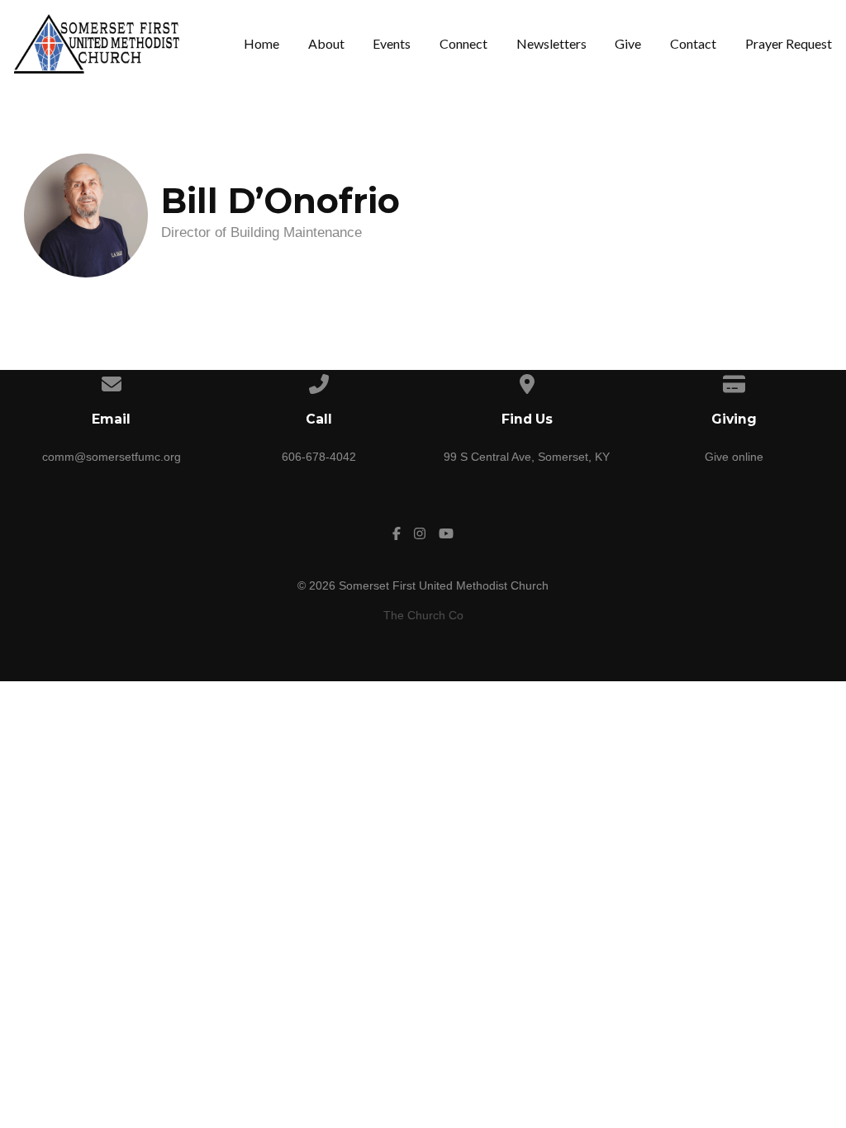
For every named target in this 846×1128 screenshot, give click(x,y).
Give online (734, 456)
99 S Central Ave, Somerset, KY (527, 456)
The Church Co (423, 615)
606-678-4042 (319, 456)
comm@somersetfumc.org (111, 456)
